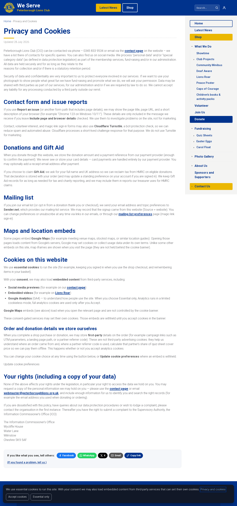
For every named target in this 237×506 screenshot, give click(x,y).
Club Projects (205, 59)
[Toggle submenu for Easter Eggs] (194, 141)
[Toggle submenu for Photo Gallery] (192, 156)
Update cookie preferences (21, 364)
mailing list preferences (135, 214)
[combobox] (204, 8)
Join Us (200, 112)
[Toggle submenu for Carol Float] (194, 147)
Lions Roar (62, 293)
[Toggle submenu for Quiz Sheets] (194, 136)
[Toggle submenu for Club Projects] (194, 59)
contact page (134, 51)
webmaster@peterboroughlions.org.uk (31, 393)
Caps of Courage (207, 88)
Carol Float (203, 147)
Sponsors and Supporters (204, 175)
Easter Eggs (204, 141)
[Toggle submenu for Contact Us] (192, 186)
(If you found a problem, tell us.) (27, 462)
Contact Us (202, 186)
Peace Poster (205, 83)
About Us (201, 166)
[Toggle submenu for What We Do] (192, 46)
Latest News (108, 7)
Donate (200, 119)
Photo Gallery (204, 156)
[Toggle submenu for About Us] (192, 165)
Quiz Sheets (204, 135)
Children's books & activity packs (208, 97)
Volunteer (201, 105)
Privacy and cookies (213, 489)
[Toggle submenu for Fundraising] (192, 128)
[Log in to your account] (224, 8)
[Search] (216, 7)
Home (199, 23)
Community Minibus (209, 65)
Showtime (202, 53)
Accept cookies (17, 496)
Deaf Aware (204, 71)
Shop (129, 7)
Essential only (41, 496)
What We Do (203, 46)
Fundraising (203, 128)
